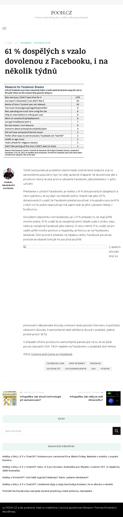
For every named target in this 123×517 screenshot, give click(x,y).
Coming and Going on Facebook (51, 354)
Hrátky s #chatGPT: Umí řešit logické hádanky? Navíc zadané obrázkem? (45, 477)
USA (93, 369)
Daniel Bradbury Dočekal (8, 185)
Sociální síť (53, 369)
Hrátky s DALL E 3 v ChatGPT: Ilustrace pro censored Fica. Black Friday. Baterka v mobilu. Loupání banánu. (60, 458)
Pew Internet (77, 363)
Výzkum (105, 369)
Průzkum (95, 363)
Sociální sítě (42, 43)
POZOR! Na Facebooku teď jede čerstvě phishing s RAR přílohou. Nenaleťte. (47, 491)
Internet (26, 43)
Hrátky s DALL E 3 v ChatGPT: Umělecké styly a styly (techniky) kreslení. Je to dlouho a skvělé (57, 484)
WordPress (8, 511)
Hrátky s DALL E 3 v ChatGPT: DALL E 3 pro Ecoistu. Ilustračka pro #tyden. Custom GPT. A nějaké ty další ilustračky (61, 468)
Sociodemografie (75, 369)
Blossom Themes (93, 507)
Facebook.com (55, 363)
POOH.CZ (61, 13)
